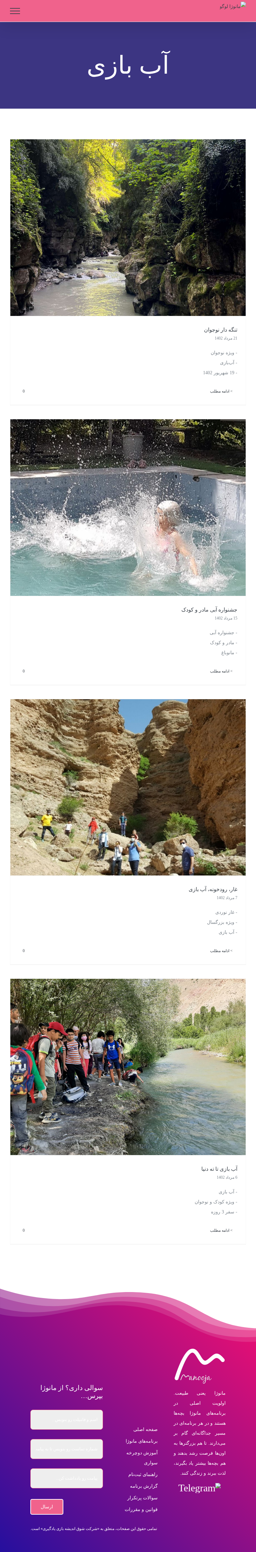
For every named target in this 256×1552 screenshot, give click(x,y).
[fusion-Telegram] (199, 1488)
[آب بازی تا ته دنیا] (128, 1067)
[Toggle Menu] (15, 11)
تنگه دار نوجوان (220, 330)
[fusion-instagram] (221, 1505)
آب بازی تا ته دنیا (219, 1169)
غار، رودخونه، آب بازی (213, 889)
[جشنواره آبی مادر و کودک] (128, 507)
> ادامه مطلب (221, 391)
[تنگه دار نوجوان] (128, 227)
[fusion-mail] (192, 1505)
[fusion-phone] (178, 1505)
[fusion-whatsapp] (207, 1505)
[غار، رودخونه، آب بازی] (128, 787)
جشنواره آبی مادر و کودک (209, 610)
